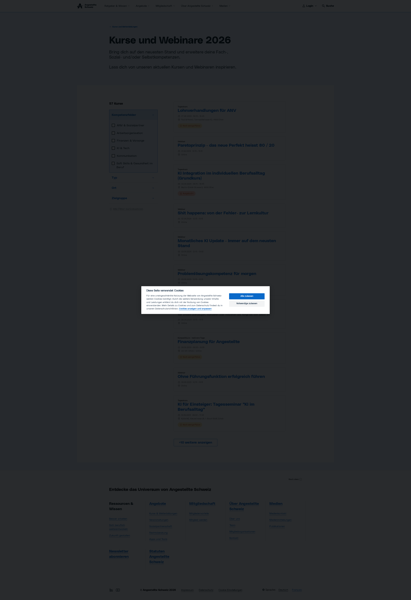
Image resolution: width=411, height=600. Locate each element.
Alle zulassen (246, 296)
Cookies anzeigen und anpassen (195, 309)
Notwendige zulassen (246, 304)
